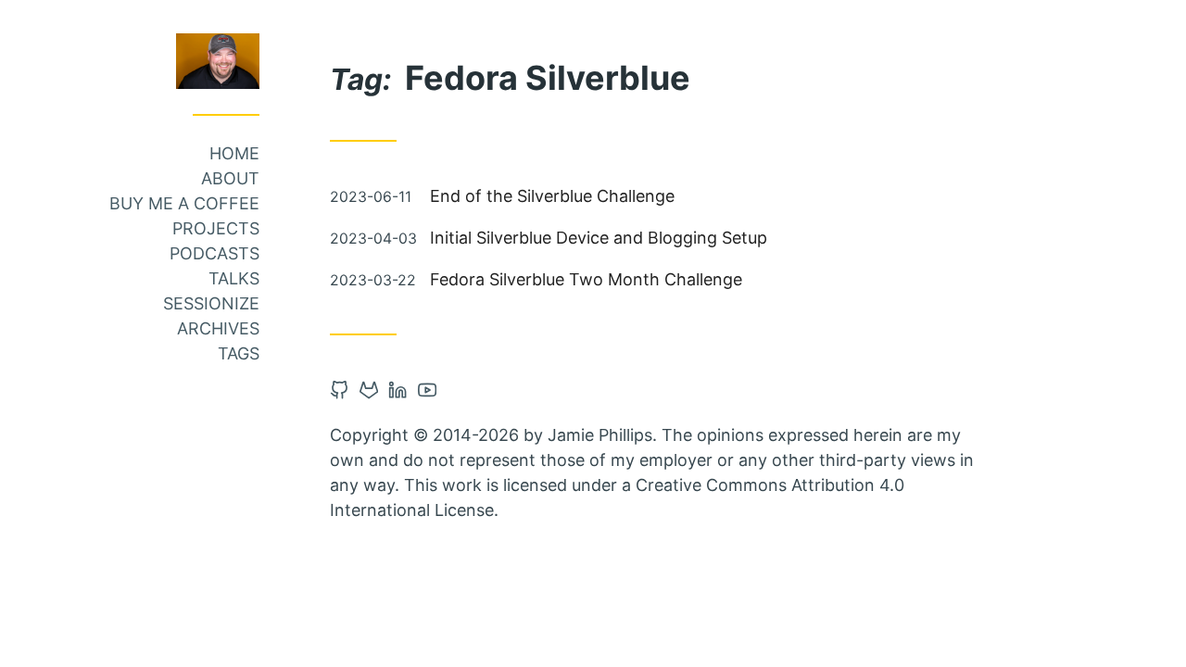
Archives (218, 328)
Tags (238, 353)
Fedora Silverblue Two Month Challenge (586, 279)
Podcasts (214, 253)
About (230, 178)
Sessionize (211, 303)
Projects (215, 228)
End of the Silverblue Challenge (552, 196)
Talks (233, 278)
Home (234, 153)
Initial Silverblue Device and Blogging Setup (598, 237)
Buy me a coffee (184, 203)
